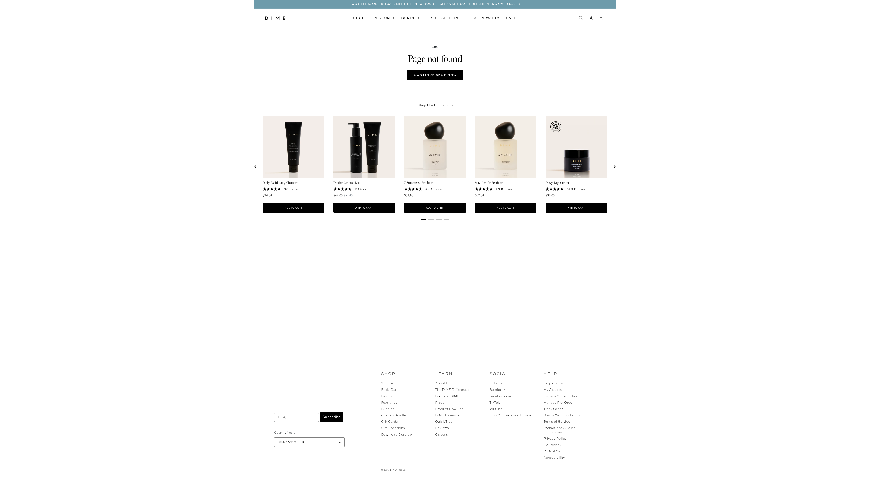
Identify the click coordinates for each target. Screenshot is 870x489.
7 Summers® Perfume (418, 182)
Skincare (388, 383)
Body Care (389, 389)
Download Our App (396, 434)
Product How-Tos (449, 409)
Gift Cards (389, 421)
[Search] (581, 18)
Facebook (497, 389)
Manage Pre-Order (559, 402)
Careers (441, 434)
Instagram (497, 383)
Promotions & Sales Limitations (560, 430)
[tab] (423, 219)
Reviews (442, 428)
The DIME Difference (452, 389)
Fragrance (389, 402)
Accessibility (554, 457)
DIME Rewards (447, 415)
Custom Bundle (393, 415)
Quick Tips (444, 421)
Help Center (553, 383)
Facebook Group (503, 396)
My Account (553, 389)
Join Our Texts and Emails (510, 415)
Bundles (387, 409)
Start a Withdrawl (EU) (562, 415)
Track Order (553, 409)
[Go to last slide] (255, 167)
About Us (443, 383)
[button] (360, 18)
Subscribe (332, 417)
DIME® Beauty (398, 469)
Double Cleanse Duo (347, 182)
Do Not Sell (553, 451)
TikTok (494, 402)
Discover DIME (447, 396)
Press (440, 402)
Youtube (495, 409)
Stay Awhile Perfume (489, 182)
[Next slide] (614, 167)
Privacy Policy (555, 438)
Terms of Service (557, 421)
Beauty (387, 396)
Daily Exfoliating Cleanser (280, 182)
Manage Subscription (561, 396)
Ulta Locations (393, 428)
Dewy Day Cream (557, 182)
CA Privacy (553, 445)
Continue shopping (435, 75)
